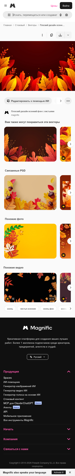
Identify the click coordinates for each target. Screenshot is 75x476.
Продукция (11, 371)
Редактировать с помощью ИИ (30, 101)
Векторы (32, 25)
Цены (54, 5)
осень (10, 308)
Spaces (7, 377)
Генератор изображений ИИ (19, 386)
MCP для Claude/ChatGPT (22, 403)
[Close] (70, 472)
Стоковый (20, 25)
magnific (15, 114)
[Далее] (61, 100)
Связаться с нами (15, 449)
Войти (66, 5)
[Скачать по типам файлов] (68, 35)
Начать (8, 429)
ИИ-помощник (11, 382)
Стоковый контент (13, 399)
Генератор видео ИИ (15, 390)
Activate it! (58, 472)
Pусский (38, 356)
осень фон (48, 308)
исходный (23, 46)
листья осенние (28, 308)
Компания (10, 439)
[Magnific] (37, 328)
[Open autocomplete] (8, 15)
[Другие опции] (42, 35)
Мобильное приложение (17, 416)
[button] (37, 357)
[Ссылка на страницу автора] (6, 113)
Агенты (11, 407)
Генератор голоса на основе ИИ (21, 394)
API (5, 411)
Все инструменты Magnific (18, 420)
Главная (7, 25)
